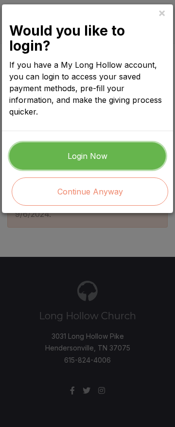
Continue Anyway (90, 191)
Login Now (87, 156)
